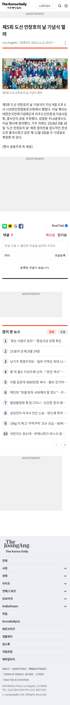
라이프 (6, 583)
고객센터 (40, 674)
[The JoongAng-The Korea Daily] (17, 546)
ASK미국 (7, 598)
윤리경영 (29, 674)
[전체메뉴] (66, 6)
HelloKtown (10, 606)
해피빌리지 (8, 659)
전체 (51, 332)
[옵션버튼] (65, 42)
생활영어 (7, 636)
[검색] (60, 6)
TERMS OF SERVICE (14, 674)
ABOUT (6, 669)
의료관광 (7, 651)
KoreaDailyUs (11, 621)
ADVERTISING (19, 669)
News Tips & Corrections (16, 679)
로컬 (62, 332)
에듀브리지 (8, 629)
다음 (64, 445)
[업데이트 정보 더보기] (38, 42)
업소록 (6, 644)
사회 (4, 568)
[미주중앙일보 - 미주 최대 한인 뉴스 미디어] (14, 6)
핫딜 (4, 614)
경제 (4, 576)
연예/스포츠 (9, 591)
